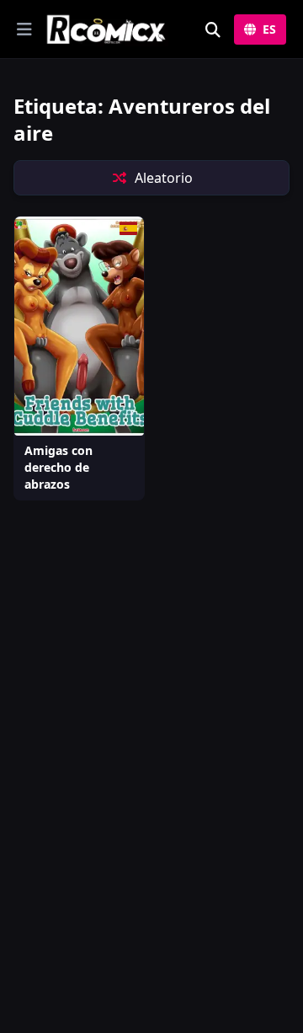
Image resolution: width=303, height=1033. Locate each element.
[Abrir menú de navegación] (24, 29)
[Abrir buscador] (213, 29)
